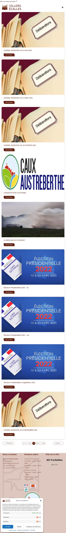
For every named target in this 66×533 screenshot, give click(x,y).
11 (30, 443)
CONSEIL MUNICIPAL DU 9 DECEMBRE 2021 (20, 430)
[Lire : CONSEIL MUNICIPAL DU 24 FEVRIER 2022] (33, 124)
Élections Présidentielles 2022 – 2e (16, 288)
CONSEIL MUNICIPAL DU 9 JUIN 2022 (18, 50)
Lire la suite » (9, 55)
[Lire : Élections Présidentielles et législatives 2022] (33, 362)
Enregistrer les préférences (33, 526)
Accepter (7, 526)
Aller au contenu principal (8, 1)
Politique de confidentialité (23, 530)
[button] (41, 500)
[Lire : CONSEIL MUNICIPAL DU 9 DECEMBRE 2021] (33, 409)
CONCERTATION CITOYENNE (15, 193)
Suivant (58, 443)
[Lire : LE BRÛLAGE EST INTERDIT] (33, 219)
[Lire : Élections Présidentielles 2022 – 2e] (33, 267)
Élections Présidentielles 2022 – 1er (16, 335)
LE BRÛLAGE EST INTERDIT (14, 240)
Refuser (19, 526)
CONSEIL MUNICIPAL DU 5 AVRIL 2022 (18, 98)
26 (44, 443)
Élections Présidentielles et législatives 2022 (19, 382)
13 (37, 443)
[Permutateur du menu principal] (62, 7)
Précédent (8, 443)
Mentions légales (12, 530)
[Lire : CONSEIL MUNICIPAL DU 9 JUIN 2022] (33, 29)
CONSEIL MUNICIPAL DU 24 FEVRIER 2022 (20, 145)
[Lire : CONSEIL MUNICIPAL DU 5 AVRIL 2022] (33, 77)
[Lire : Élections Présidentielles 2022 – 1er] (33, 314)
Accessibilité (32, 530)
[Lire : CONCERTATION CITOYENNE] (33, 172)
